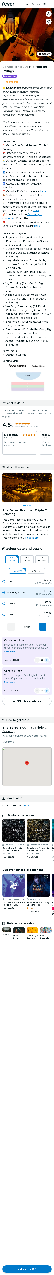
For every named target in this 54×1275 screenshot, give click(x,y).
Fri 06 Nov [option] (42, 559)
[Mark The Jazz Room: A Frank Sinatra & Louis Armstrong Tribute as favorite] (21, 877)
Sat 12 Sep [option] (12, 559)
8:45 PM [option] (36, 571)
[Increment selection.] (42, 627)
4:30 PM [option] (18, 571)
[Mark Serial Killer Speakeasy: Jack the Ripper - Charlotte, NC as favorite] (46, 877)
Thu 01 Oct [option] (27, 559)
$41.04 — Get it (27, 1269)
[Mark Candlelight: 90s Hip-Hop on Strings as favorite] (49, 22)
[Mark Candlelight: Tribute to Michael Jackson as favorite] (21, 822)
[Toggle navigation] (50, 4)
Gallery (46, 54)
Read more (32, 537)
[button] (27, 581)
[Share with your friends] (49, 14)
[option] (27, 581)
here (43, 191)
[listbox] (27, 559)
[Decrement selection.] (11, 627)
